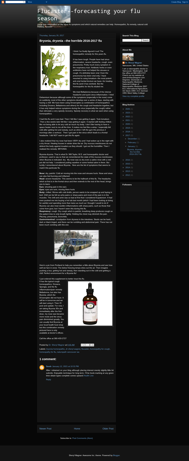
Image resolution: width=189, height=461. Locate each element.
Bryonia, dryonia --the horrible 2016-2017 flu (135, 151)
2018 (127, 132)
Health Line (89, 376)
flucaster (85, 349)
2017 (127, 135)
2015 (127, 164)
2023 (127, 113)
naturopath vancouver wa (68, 352)
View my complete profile (133, 96)
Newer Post (45, 428)
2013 (127, 171)
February (132, 142)
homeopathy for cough (100, 349)
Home (77, 428)
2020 (127, 124)
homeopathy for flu (47, 352)
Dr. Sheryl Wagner (133, 63)
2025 (127, 109)
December (133, 139)
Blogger (116, 455)
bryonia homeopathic (55, 349)
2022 (127, 116)
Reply (48, 379)
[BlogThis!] (84, 345)
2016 (127, 160)
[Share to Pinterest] (92, 345)
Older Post (108, 428)
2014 (127, 167)
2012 (127, 175)
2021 (127, 120)
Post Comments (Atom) (82, 438)
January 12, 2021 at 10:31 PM (65, 366)
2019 (127, 128)
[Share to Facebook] (90, 345)
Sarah (48, 366)
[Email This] (82, 345)
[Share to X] (87, 345)
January (131, 146)
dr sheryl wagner (73, 349)
